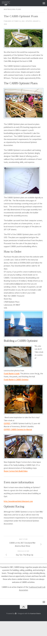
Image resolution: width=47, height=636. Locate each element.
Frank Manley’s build (11, 373)
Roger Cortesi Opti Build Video (16, 471)
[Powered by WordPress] (16, 613)
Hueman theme (35, 613)
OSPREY (7, 423)
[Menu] (44, 3)
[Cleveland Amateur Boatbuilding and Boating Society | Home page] (7, 3)
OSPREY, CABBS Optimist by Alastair (18, 429)
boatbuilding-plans (12, 9)
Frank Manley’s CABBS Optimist (16, 379)
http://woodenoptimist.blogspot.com (18, 501)
